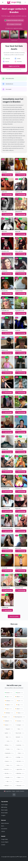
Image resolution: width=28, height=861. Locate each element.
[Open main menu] (2, 2)
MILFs (2, 826)
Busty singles (4, 812)
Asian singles (4, 804)
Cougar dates (4, 839)
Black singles (4, 810)
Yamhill (17, 791)
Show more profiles (14, 616)
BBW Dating (4, 807)
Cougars (3, 815)
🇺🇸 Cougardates (7, 791)
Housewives (4, 828)
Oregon (13, 791)
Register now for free (14, 66)
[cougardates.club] (14, 2)
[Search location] (25, 2)
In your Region (4, 842)
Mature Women (5, 823)
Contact (3, 844)
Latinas (3, 831)
